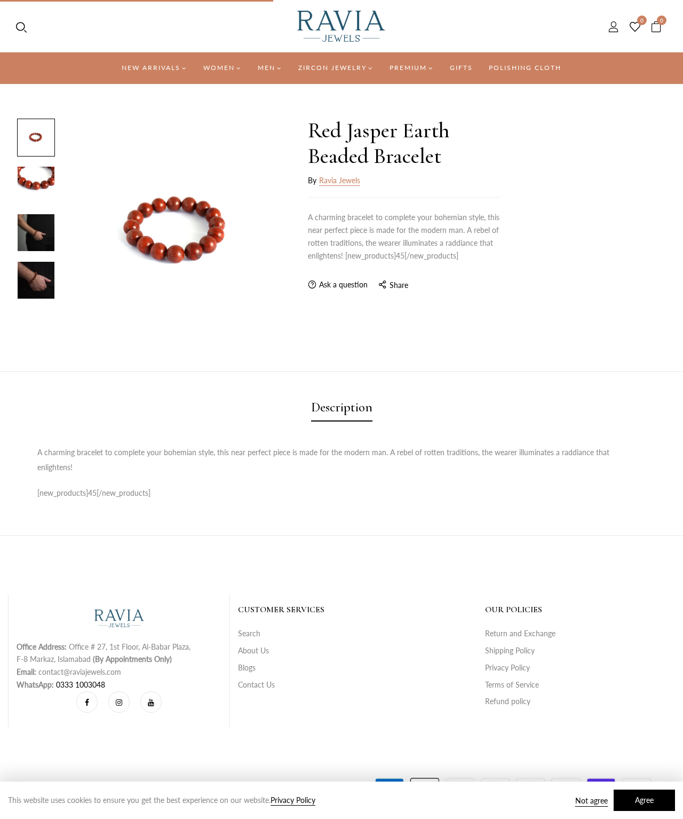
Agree (644, 800)
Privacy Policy (507, 667)
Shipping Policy (510, 650)
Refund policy (507, 701)
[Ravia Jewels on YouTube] (151, 702)
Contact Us (256, 684)
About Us (253, 650)
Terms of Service (512, 684)
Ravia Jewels (339, 180)
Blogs (247, 667)
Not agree (591, 800)
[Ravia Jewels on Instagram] (119, 702)
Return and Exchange (520, 633)
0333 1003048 (80, 684)
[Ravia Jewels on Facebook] (87, 702)
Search (249, 633)
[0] (635, 27)
